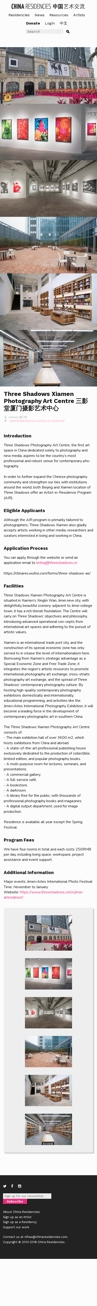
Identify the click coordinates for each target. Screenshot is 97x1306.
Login (50, 23)
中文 (63, 23)
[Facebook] (12, 1186)
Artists (79, 15)
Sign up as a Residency (20, 1222)
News (39, 15)
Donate (33, 23)
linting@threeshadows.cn (56, 562)
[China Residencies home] (48, 6)
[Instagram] (19, 1186)
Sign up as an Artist (17, 1217)
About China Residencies (21, 1212)
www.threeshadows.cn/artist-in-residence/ (37, 420)
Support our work (16, 1227)
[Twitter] (4, 1186)
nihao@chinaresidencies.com (45, 1237)
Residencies (19, 15)
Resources (58, 15)
